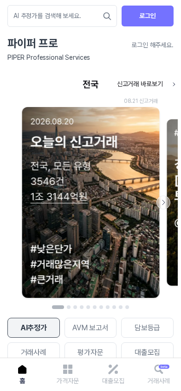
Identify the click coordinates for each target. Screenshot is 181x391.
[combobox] (57, 16)
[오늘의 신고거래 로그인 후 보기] (90, 188)
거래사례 (33, 352)
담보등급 (147, 327)
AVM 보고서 (90, 327)
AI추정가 (33, 327)
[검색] (107, 16)
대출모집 (147, 352)
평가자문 (90, 352)
